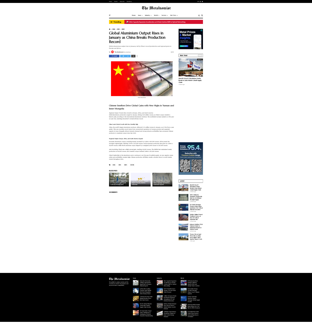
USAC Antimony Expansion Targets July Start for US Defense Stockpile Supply (196, 197)
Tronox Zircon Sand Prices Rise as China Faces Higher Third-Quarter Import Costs (196, 236)
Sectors (164, 15)
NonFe (123, 29)
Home (110, 1)
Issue (139, 15)
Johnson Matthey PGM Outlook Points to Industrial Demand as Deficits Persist (196, 227)
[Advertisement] (142, 244)
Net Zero (173, 15)
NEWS (118, 29)
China (113, 29)
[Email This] (133, 56)
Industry (147, 15)
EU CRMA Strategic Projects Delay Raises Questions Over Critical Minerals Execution (196, 207)
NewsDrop (129, 1)
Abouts (116, 1)
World (156, 15)
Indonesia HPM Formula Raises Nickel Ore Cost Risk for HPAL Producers (194, 306)
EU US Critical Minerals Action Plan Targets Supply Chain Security (146, 305)
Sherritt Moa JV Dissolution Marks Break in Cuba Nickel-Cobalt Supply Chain (190, 80)
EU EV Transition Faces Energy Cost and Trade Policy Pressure (170, 290)
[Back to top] (308, 326)
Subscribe (122, 1)
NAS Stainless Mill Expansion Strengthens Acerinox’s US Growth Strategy (152, 22)
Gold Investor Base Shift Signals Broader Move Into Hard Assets (146, 298)
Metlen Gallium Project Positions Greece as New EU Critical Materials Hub (196, 217)
